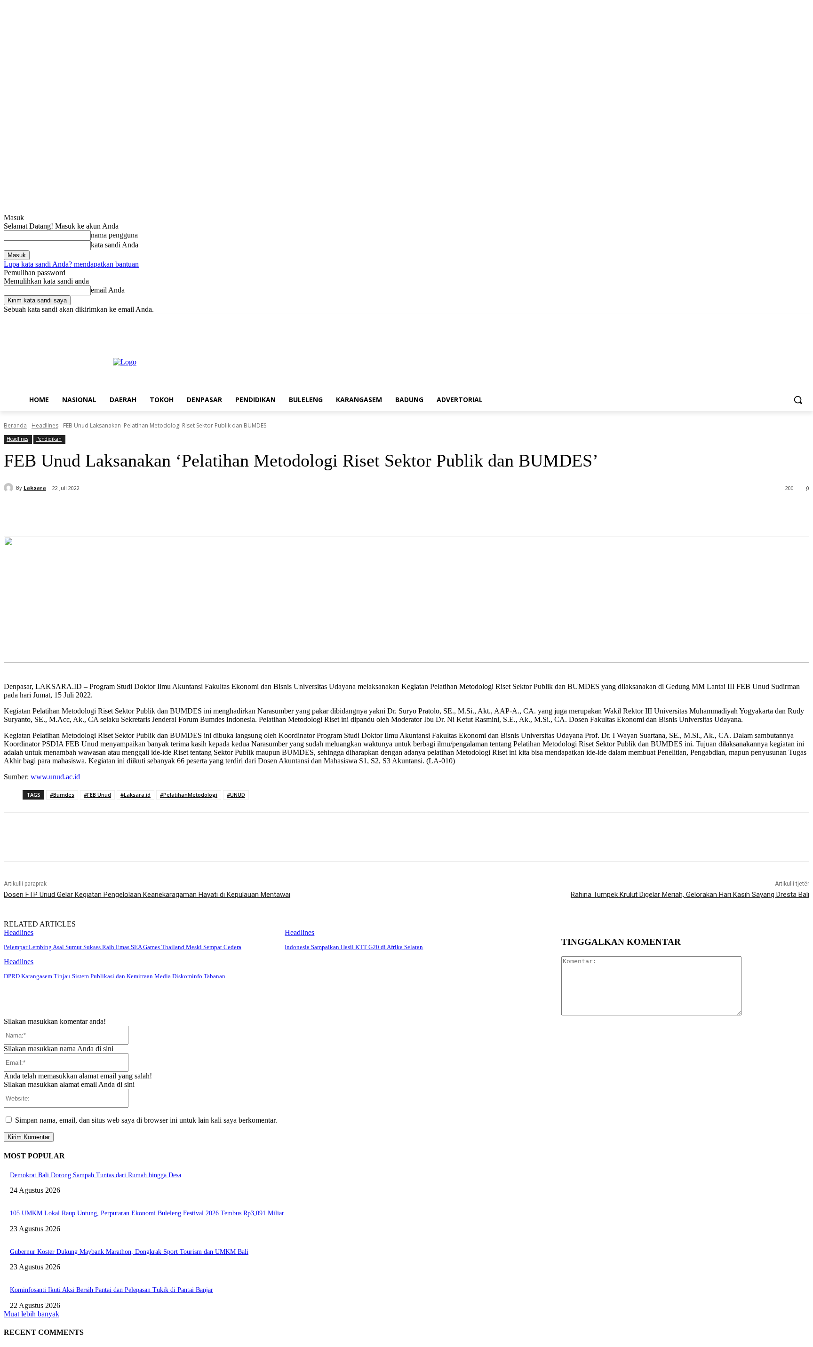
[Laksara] (10, 487)
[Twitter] (778, 320)
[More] (232, 513)
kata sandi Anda (114, 245)
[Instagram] (764, 320)
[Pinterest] (164, 512)
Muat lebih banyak (31, 1314)
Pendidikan (49, 439)
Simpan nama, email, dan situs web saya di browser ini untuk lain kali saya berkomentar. (146, 1120)
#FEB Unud (97, 794)
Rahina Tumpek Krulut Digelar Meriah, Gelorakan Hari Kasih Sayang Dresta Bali (690, 894)
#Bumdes (62, 794)
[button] (798, 399)
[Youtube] (803, 320)
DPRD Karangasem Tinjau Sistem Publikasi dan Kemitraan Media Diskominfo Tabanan (114, 976)
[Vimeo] (790, 320)
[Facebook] (751, 320)
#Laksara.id (135, 794)
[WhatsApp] (198, 512)
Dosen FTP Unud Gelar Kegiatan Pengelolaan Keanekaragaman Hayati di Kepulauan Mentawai (147, 894)
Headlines (45, 425)
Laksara (35, 487)
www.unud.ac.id (55, 777)
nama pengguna (114, 235)
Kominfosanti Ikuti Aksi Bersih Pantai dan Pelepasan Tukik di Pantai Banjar (111, 1289)
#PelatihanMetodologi (188, 794)
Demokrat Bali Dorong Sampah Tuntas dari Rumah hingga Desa (95, 1175)
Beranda (15, 425)
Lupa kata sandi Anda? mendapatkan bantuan (71, 264)
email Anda (108, 290)
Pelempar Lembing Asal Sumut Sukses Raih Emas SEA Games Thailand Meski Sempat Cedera (122, 947)
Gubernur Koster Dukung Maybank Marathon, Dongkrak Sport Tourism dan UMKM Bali (129, 1251)
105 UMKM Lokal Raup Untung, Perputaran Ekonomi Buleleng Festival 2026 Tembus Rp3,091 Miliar (147, 1213)
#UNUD (236, 794)
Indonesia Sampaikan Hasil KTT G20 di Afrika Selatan (354, 947)
